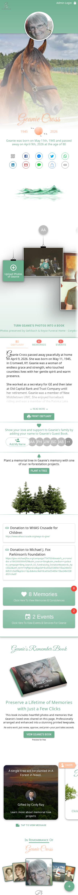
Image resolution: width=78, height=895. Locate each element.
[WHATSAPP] (65, 156)
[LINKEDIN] (13, 165)
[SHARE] (52, 165)
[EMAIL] (26, 165)
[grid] (39, 279)
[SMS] (39, 165)
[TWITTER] (52, 156)
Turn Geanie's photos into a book (39, 325)
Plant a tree (39, 470)
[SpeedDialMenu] (69, 886)
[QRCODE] (13, 156)
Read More (39, 409)
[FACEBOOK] (26, 156)
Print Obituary (41, 416)
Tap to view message (33, 825)
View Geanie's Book (39, 734)
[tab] (17, 343)
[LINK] (65, 165)
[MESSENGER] (39, 156)
